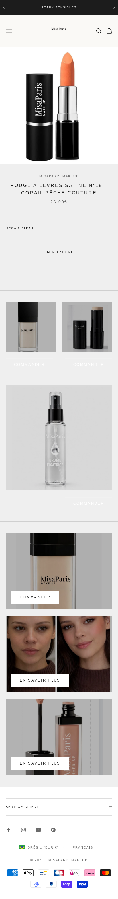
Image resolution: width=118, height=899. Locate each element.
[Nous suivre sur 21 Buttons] (53, 830)
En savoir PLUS (40, 763)
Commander (88, 364)
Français (83, 847)
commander (29, 364)
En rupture (59, 252)
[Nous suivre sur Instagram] (23, 830)
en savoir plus (40, 680)
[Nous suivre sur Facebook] (8, 830)
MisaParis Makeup (58, 176)
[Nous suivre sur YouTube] (38, 830)
